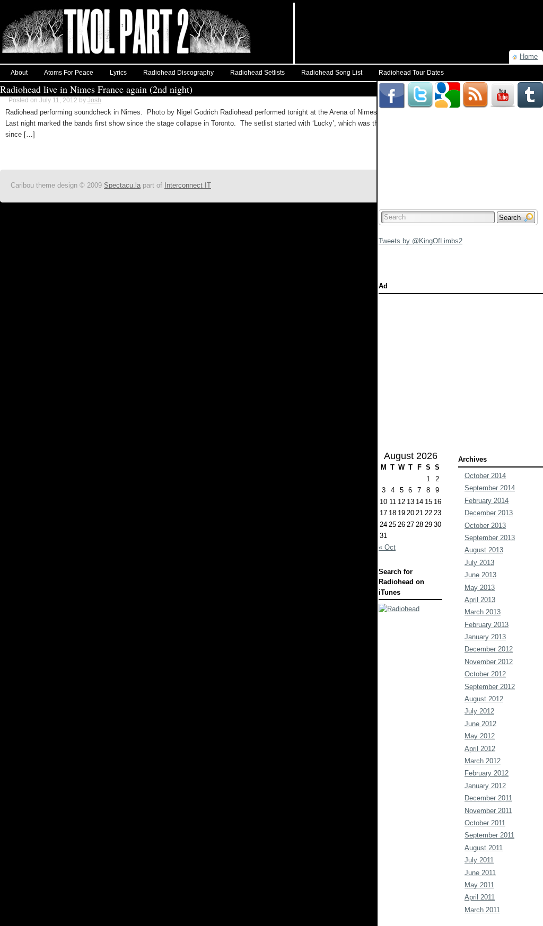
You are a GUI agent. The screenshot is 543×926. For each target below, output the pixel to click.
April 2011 (480, 897)
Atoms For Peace (68, 72)
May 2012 (480, 736)
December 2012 (489, 649)
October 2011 (485, 823)
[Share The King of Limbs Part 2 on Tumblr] (530, 86)
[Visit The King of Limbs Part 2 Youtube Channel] (502, 86)
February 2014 (487, 501)
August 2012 (484, 699)
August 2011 (484, 848)
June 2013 (480, 575)
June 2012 (480, 724)
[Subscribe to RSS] (475, 86)
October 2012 (485, 674)
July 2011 (479, 860)
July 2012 (479, 711)
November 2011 (488, 811)
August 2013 (484, 550)
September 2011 (489, 835)
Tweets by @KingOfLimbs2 (420, 241)
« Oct (387, 547)
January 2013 (485, 637)
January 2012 (485, 786)
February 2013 (487, 625)
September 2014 (490, 488)
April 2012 (480, 749)
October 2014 (485, 476)
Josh (94, 100)
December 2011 (488, 798)
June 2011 (480, 873)
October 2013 (485, 526)
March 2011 (482, 910)
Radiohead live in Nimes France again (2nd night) (96, 89)
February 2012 (487, 773)
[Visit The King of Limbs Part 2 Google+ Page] (447, 86)
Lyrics (118, 72)
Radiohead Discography (178, 72)
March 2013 (483, 612)
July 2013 (479, 563)
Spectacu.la (122, 185)
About (19, 72)
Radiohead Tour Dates (411, 72)
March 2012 (483, 761)
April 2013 (480, 600)
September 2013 (490, 538)
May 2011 (479, 885)
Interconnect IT (187, 185)
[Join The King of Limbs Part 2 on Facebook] (392, 86)
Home (529, 56)
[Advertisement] (419, 18)
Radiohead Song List (331, 72)
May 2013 (480, 588)
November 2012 (489, 662)
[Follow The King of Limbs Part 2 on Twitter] (420, 86)
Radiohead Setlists (257, 72)
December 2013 (489, 513)
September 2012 (490, 687)
